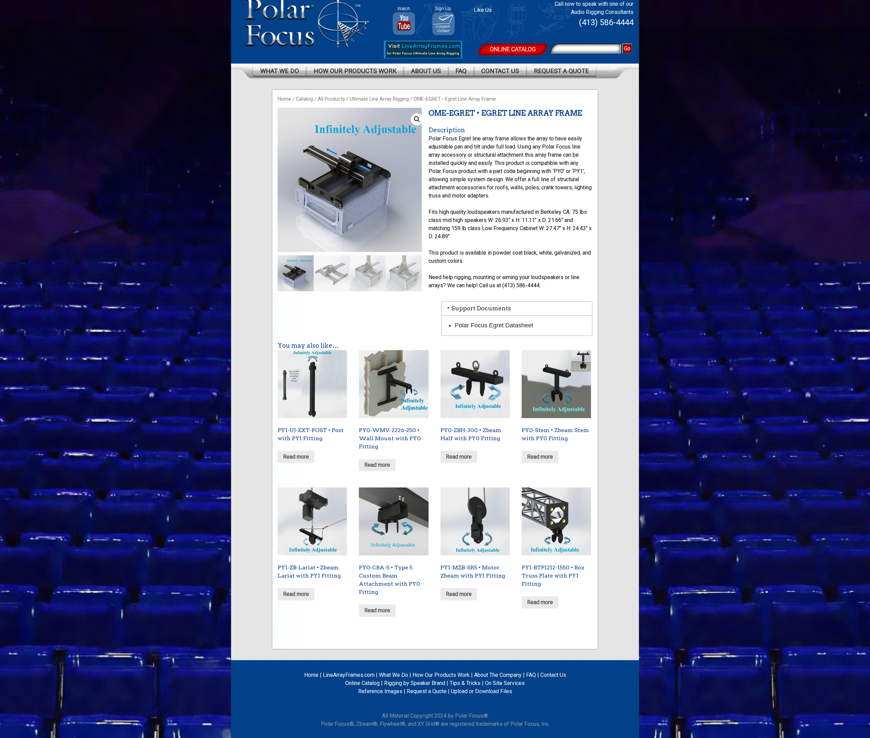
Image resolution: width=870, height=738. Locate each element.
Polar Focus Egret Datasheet (494, 325)
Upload (459, 691)
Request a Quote (561, 70)
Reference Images (380, 691)
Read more (296, 456)
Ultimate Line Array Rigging (379, 99)
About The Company (498, 675)
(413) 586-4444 (606, 22)
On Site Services (505, 683)
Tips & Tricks (465, 683)
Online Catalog (513, 49)
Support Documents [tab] (481, 308)
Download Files (493, 691)
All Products (331, 99)
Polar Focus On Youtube (404, 18)
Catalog (304, 99)
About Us (426, 70)
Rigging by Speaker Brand (414, 683)
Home (284, 99)
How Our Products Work (355, 70)
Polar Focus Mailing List (446, 22)
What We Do (279, 70)
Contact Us (500, 70)
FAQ (461, 70)
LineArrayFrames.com (349, 675)
